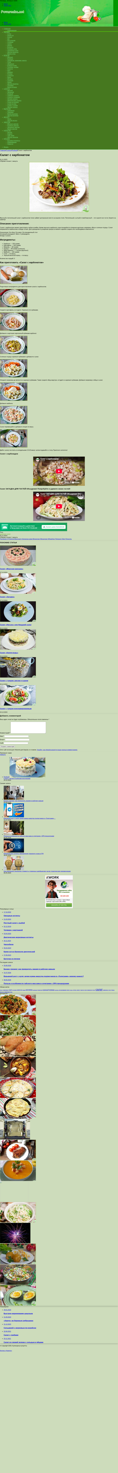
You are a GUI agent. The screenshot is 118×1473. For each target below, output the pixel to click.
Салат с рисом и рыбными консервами (17, 778)
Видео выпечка (12, 114)
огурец (74, 990)
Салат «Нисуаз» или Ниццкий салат (15, 625)
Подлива (10, 85)
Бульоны (10, 47)
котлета (29, 990)
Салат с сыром (12, 105)
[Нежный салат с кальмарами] (14, 1201)
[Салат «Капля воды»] (18, 649)
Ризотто (10, 69)
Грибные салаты (13, 95)
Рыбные (10, 59)
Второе (6, 55)
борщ (1, 990)
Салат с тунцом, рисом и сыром (14, 681)
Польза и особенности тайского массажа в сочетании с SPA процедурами (29, 836)
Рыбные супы (12, 49)
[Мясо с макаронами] (18, 1014)
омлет (78, 990)
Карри (9, 82)
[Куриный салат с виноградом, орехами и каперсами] (18, 1284)
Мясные (10, 57)
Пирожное (10, 110)
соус (109, 990)
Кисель (9, 132)
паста (82, 990)
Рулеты (9, 74)
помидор (89, 990)
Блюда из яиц (12, 65)
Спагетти (10, 75)
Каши (9, 77)
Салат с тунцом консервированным (16, 709)
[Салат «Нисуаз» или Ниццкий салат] (18, 621)
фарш (112, 990)
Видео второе (12, 87)
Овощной (10, 92)
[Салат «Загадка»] (18, 593)
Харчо (9, 44)
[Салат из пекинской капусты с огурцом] (18, 1222)
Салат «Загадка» (7, 597)
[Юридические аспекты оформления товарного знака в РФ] (14, 852)
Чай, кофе (10, 135)
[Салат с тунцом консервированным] (18, 705)
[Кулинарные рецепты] (12, 19)
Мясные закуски (12, 124)
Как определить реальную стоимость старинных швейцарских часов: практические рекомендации (37, 871)
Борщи (9, 37)
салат (9, 534)
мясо (68, 990)
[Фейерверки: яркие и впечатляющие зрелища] (15, 1243)
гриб (10, 990)
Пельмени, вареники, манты (17, 60)
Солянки (10, 42)
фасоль (2, 992)
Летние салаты (12, 99)
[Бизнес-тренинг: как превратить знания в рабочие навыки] (14, 799)
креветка (40, 990)
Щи (8, 39)
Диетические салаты (14, 100)
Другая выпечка (12, 115)
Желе (9, 119)
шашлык (7, 992)
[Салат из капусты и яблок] (18, 1035)
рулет (93, 990)
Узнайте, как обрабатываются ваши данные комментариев (57, 750)
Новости (10, 144)
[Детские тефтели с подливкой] (18, 1263)
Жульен (10, 79)
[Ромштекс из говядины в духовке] (18, 1159)
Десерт (6, 117)
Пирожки (10, 112)
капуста (19, 990)
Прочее (7, 139)
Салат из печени (13, 102)
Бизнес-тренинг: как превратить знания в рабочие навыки (23, 801)
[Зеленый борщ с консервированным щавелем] (18, 1076)
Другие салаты (12, 107)
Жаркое (10, 72)
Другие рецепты (12, 52)
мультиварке (63, 990)
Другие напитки (12, 137)
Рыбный (10, 94)
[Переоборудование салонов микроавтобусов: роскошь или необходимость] (15, 1139)
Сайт (1, 743)
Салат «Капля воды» (9, 653)
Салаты (7, 89)
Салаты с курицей (13, 97)
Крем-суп (10, 35)
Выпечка (7, 109)
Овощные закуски (13, 127)
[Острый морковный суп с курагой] (18, 1180)
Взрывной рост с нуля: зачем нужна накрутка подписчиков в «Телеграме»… (30, 818)
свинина (105, 990)
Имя (2, 736)
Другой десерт (12, 120)
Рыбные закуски (13, 125)
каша (24, 990)
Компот (9, 134)
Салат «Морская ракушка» (11, 569)
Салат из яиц (11, 104)
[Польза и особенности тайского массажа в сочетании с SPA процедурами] (14, 834)
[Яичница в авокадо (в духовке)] (18, 1305)
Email (2, 739)
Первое (7, 32)
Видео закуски (12, 129)
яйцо (11, 992)
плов (85, 990)
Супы (9, 34)
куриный (46, 990)
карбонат (3, 534)
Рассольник (11, 40)
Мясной (10, 90)
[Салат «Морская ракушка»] (18, 565)
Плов (9, 62)
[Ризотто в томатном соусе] (18, 1056)
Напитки (7, 130)
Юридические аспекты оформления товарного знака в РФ (24, 853)
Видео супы (11, 54)
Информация (12, 30)
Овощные (10, 64)
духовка (14, 990)
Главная (3, 150)
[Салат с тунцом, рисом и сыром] (18, 677)
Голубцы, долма (12, 67)
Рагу (8, 70)
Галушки (10, 80)
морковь (57, 990)
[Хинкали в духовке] (18, 1097)
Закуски (7, 122)
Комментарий (5, 733)
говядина (5, 990)
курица (51, 990)
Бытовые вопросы (13, 140)
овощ (71, 990)
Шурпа (9, 45)
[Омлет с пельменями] (18, 1118)
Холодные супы (12, 50)
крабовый (35, 990)
